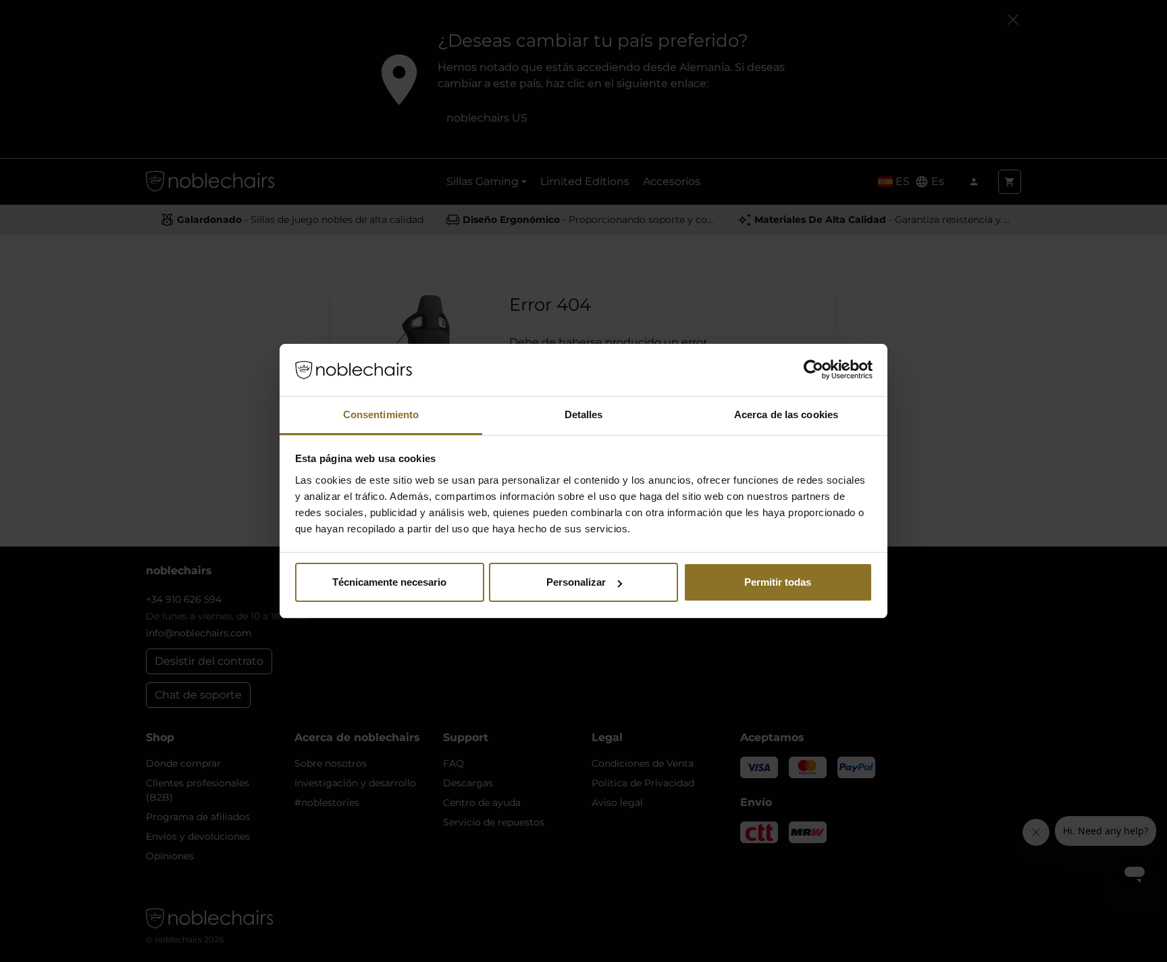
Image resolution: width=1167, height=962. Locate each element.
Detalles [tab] (584, 414)
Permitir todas (777, 582)
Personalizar (576, 582)
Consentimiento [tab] (381, 414)
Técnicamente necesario (389, 582)
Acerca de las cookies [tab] (786, 414)
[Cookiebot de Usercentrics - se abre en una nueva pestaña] (813, 370)
